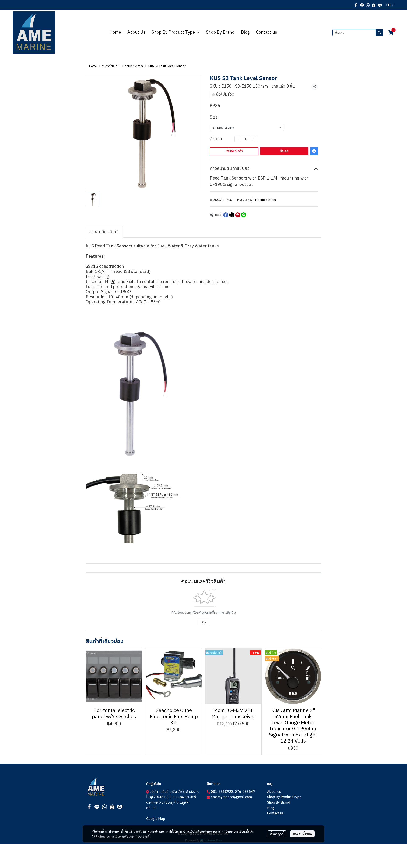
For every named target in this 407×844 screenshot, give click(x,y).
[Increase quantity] (253, 139)
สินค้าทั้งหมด (109, 66)
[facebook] (355, 5)
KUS (229, 200)
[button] (389, 5)
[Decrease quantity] (238, 139)
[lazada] (379, 5)
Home (93, 66)
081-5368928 (222, 792)
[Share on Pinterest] (237, 214)
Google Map (155, 819)
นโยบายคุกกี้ (142, 836)
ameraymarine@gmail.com (231, 797)
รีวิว (203, 622)
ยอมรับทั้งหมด (302, 834)
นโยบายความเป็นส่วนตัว (113, 836)
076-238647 (245, 792)
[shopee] (373, 5)
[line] (361, 5)
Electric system (132, 66)
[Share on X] (231, 214)
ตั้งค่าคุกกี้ (277, 834)
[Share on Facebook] (225, 214)
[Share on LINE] (243, 214)
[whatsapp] (367, 5)
